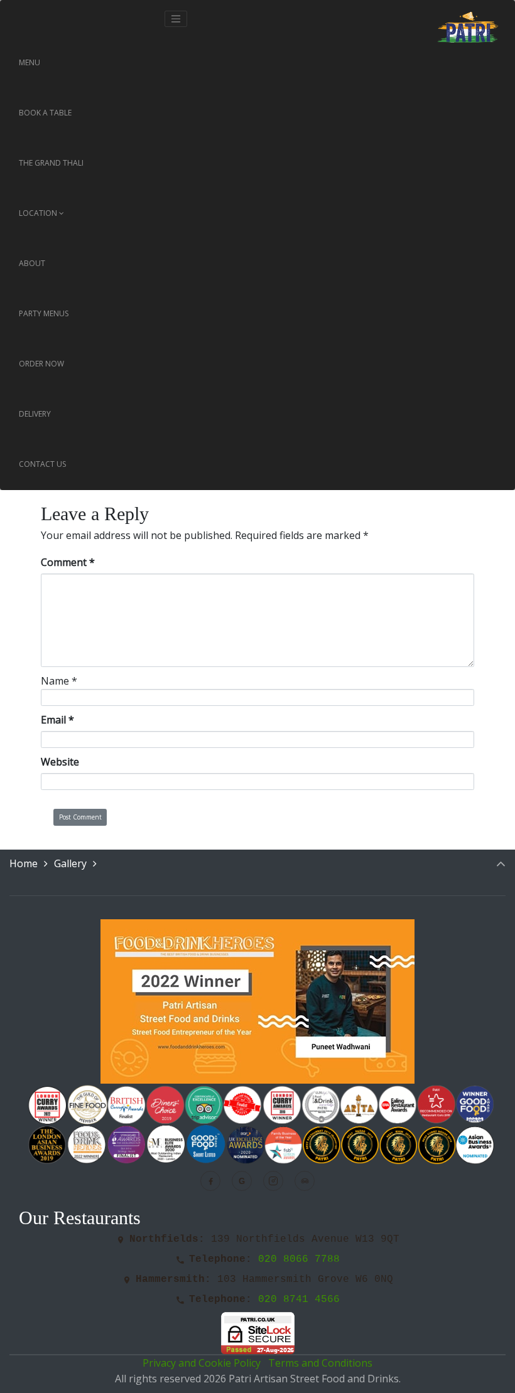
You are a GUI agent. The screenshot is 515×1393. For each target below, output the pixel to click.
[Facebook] (210, 1181)
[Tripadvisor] (305, 1181)
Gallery (70, 863)
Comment (68, 562)
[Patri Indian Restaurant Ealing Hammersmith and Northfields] (468, 19)
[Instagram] (273, 1181)
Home (23, 863)
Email (57, 720)
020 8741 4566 (299, 1299)
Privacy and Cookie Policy (203, 1363)
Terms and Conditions (320, 1363)
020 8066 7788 (299, 1259)
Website (60, 762)
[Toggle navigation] (176, 19)
